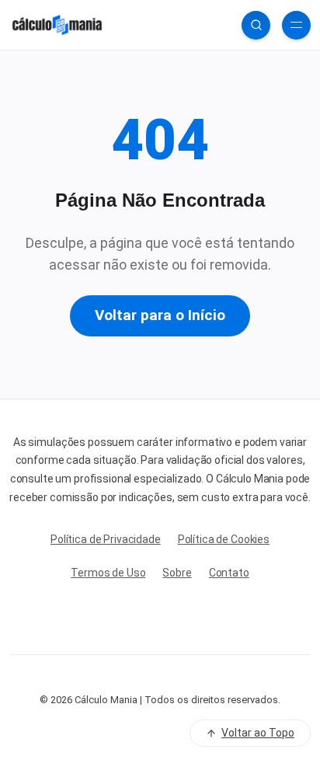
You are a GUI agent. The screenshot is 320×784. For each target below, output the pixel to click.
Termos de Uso (108, 572)
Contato (229, 572)
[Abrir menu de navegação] (296, 25)
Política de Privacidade (105, 539)
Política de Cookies (224, 539)
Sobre (176, 572)
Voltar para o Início (160, 315)
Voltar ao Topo (257, 733)
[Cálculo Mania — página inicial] (57, 25)
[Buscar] (256, 25)
